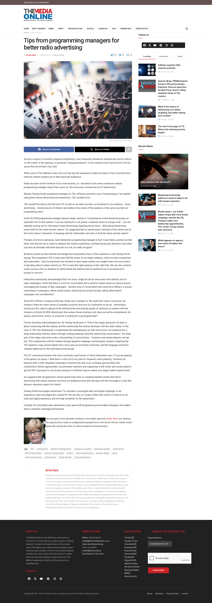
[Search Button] (186, 28)
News (51, 29)
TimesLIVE (129, 537)
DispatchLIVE (130, 560)
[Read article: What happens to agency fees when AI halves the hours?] (147, 245)
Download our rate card (92, 554)
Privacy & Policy (172, 593)
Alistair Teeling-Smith (61, 449)
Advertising (36, 33)
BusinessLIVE (130, 547)
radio (114, 453)
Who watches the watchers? (156, 182)
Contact (185, 593)
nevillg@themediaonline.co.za (95, 541)
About (149, 593)
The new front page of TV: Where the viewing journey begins (171, 129)
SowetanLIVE (130, 544)
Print (61, 29)
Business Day (130, 550)
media (70, 453)
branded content (102, 449)
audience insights (82, 449)
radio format (50, 457)
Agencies (103, 29)
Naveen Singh (102, 453)
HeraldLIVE (129, 557)
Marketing (126, 29)
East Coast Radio (33, 453)
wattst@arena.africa (91, 550)
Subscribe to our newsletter (36, 2)
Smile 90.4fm (65, 457)
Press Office (142, 29)
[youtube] (155, 45)
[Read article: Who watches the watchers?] (163, 171)
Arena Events (130, 576)
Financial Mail (130, 554)
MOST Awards (38, 29)
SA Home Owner (132, 567)
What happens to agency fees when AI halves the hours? (170, 243)
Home (26, 29)
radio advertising (33, 457)
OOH (114, 29)
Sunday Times (131, 541)
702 (32, 449)
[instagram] (167, 45)
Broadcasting (75, 29)
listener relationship (54, 453)
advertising (42, 449)
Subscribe (158, 570)
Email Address (155, 538)
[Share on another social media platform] (129, 149)
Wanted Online (131, 563)
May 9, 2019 (45, 55)
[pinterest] (161, 45)
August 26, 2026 (166, 250)
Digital (90, 29)
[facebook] (144, 45)
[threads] (172, 45)
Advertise (159, 593)
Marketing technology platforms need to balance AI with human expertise (172, 198)
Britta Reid (31, 55)
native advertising (84, 453)
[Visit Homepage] (38, 15)
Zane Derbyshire (82, 457)
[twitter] (150, 45)
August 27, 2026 (149, 186)
